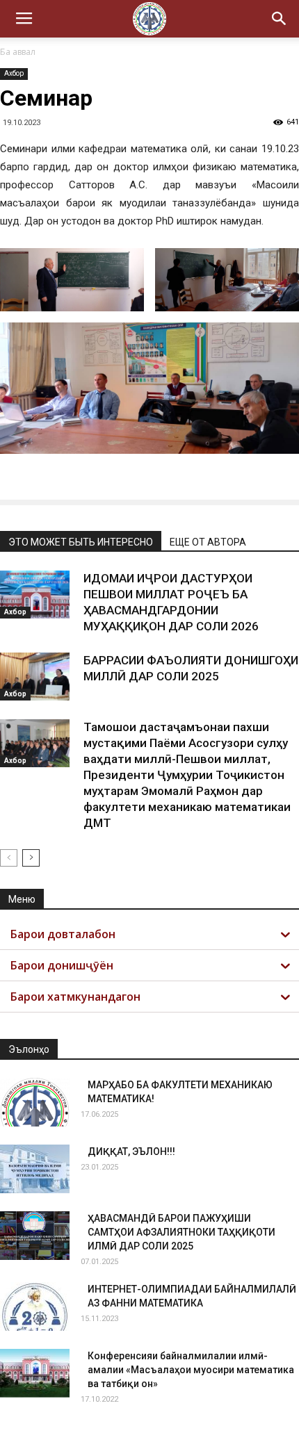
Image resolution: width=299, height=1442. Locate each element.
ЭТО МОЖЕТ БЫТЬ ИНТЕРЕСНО (80, 542)
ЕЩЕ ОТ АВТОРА (208, 542)
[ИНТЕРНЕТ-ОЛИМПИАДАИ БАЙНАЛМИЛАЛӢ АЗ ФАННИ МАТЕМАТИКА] (35, 1306)
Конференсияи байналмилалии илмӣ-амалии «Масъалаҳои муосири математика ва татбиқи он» (191, 1369)
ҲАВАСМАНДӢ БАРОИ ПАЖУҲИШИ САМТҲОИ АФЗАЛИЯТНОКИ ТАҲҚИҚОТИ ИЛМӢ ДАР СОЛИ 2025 (181, 1232)
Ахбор (14, 73)
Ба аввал (17, 52)
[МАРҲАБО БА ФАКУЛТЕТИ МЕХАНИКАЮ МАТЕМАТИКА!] (35, 1102)
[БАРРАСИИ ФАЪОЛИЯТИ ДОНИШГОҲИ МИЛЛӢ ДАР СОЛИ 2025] (35, 676)
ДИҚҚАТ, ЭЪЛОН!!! (131, 1151)
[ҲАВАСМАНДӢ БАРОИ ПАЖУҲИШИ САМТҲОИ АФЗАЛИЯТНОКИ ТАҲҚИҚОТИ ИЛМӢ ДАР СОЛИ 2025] (35, 1235)
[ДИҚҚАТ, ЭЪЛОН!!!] (35, 1169)
